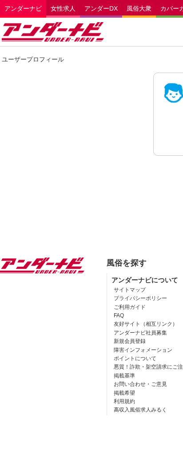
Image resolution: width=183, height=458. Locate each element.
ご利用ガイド (130, 307)
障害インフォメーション (143, 350)
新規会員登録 (130, 341)
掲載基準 (124, 376)
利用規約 (124, 401)
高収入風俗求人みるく (140, 410)
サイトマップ (130, 290)
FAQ (119, 315)
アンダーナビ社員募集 (140, 333)
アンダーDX (101, 8)
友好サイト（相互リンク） (146, 324)
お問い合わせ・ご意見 (140, 384)
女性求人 (63, 8)
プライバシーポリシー (140, 298)
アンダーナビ (23, 8)
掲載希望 (124, 393)
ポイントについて (135, 358)
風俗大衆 (139, 8)
